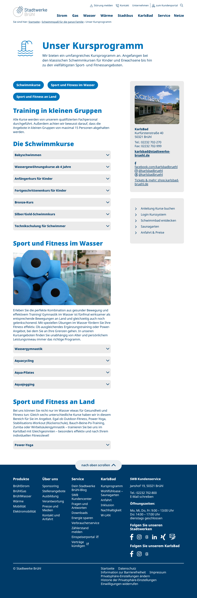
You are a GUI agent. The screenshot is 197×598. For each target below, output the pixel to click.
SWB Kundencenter (82, 497)
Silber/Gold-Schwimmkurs (35, 214)
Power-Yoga (24, 445)
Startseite (34, 22)
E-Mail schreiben (141, 497)
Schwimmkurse (28, 85)
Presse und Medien (50, 508)
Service (78, 479)
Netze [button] (179, 15)
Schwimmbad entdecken (158, 220)
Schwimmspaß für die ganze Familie (63, 22)
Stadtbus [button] (125, 15)
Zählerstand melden (80, 530)
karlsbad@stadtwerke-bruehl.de (152, 153)
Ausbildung (50, 496)
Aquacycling (24, 361)
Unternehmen (140, 5)
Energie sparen (82, 518)
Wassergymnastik (28, 349)
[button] (181, 5)
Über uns (50, 479)
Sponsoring (50, 486)
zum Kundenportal (167, 5)
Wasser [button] (89, 15)
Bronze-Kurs (24, 202)
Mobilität (19, 506)
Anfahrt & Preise (152, 232)
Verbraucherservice (85, 523)
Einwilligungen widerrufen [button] (119, 584)
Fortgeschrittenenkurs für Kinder (40, 190)
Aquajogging (24, 384)
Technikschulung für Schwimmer (40, 226)
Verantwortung (53, 501)
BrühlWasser (22, 496)
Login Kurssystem (153, 214)
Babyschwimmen (28, 155)
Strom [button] (62, 15)
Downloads (80, 513)
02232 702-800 (146, 493)
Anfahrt (106, 500)
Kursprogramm (112, 486)
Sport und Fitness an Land (36, 97)
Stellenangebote (53, 491)
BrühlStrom (21, 486)
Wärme (18, 501)
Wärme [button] (107, 15)
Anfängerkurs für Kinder (33, 179)
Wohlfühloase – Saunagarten (112, 493)
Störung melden (103, 5)
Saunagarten (150, 226)
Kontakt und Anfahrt (51, 517)
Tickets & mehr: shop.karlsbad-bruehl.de (157, 182)
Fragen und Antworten (80, 506)
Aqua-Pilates (24, 372)
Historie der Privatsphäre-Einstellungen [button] (129, 580)
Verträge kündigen (78, 544)
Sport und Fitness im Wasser (73, 85)
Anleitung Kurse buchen (158, 208)
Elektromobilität (24, 511)
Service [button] (164, 15)
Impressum (158, 572)
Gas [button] (75, 15)
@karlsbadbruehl (151, 171)
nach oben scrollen (95, 465)
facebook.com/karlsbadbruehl (156, 167)
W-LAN (106, 515)
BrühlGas (19, 491)
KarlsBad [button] (145, 15)
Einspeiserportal (83, 537)
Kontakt (124, 5)
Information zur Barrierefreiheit (123, 572)
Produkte (21, 479)
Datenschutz (127, 568)
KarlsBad (108, 479)
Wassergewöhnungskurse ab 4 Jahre (43, 167)
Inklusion (107, 505)
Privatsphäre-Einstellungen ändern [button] (125, 576)
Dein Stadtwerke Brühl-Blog (83, 488)
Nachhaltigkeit (111, 510)
